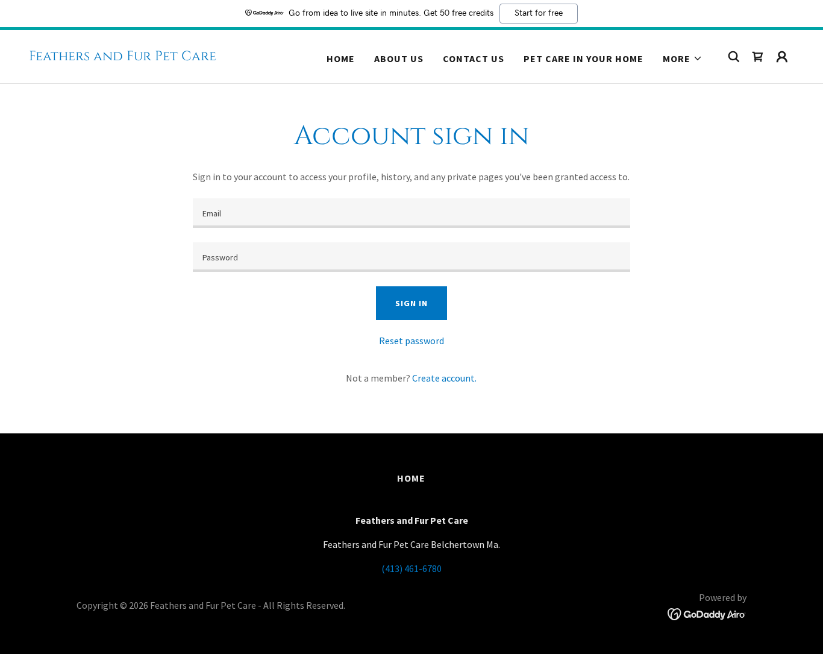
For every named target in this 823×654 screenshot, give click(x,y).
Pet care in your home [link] (583, 58)
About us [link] (399, 58)
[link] (122, 57)
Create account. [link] (444, 378)
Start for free (539, 13)
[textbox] (411, 213)
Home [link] (341, 58)
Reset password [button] (411, 341)
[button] (683, 58)
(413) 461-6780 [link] (411, 568)
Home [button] (411, 478)
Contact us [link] (473, 58)
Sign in (411, 303)
